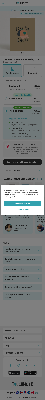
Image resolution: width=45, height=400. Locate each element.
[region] (22, 200)
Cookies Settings (22, 209)
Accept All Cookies (22, 203)
